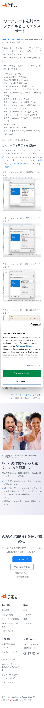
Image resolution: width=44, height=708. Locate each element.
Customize (20, 381)
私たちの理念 (7, 615)
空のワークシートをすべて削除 (26, 395)
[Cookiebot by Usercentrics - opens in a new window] (31, 324)
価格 (25, 619)
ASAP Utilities (8, 39)
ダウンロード (22, 559)
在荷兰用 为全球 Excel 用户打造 (16, 700)
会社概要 (5, 610)
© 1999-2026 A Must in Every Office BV (18, 697)
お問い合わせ (7, 631)
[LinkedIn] (34, 654)
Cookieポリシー (8, 659)
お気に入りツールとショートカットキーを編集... (23, 163)
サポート (27, 623)
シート (17, 39)
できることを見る (22, 567)
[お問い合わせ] (24, 654)
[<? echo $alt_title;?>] (22, 194)
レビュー (27, 615)
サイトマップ (7, 682)
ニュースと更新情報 (10, 619)
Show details (30, 365)
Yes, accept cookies (22, 373)
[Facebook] (29, 654)
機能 (25, 610)
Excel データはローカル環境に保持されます (10, 667)
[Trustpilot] (38, 654)
